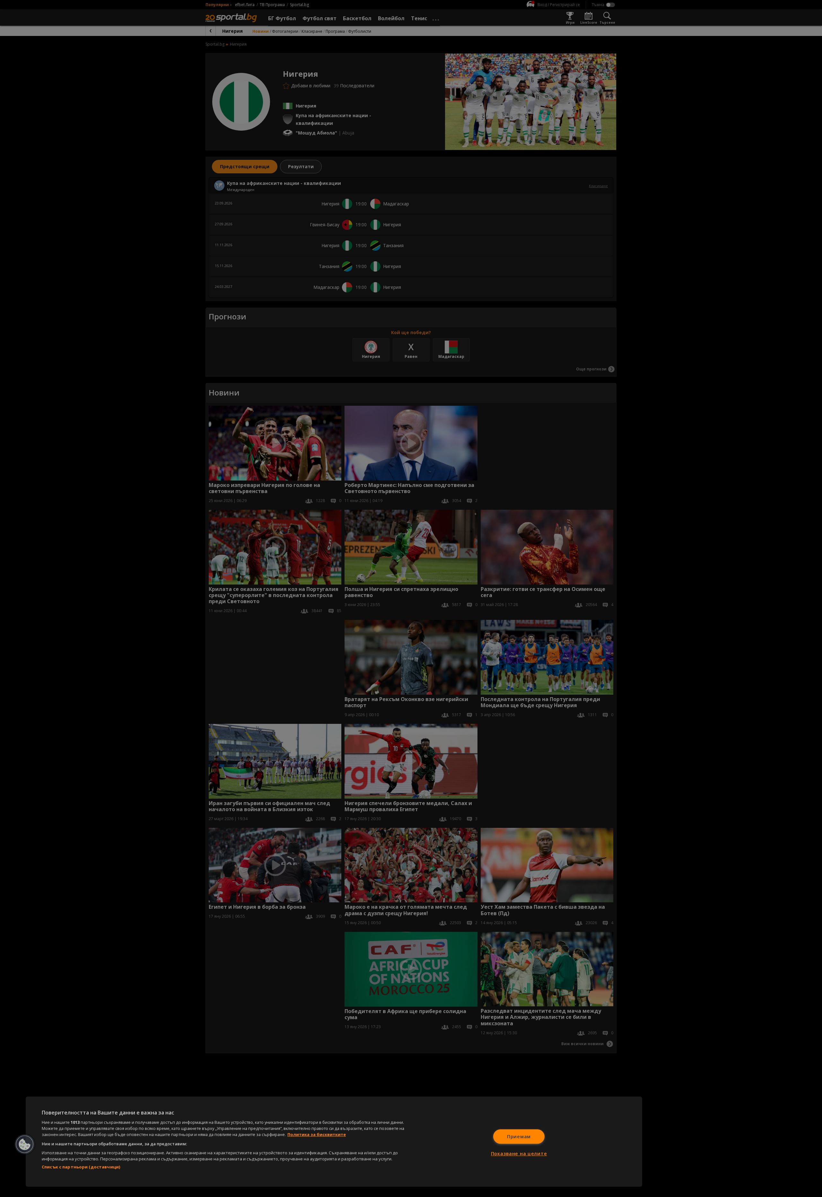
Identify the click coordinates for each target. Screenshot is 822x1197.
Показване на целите (519, 1153)
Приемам (519, 1136)
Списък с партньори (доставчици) (81, 1167)
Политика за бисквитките (316, 1134)
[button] (24, 1144)
